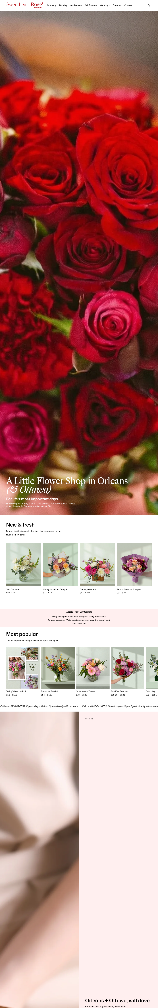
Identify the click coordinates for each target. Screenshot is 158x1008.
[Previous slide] (8, 564)
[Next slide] (38, 564)
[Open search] (148, 5)
